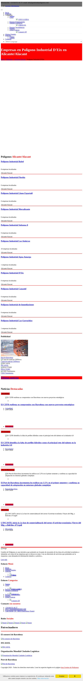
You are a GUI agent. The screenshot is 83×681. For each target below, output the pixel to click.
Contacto (8, 39)
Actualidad (9, 408)
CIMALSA (22, 25)
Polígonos (9, 59)
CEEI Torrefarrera (7, 373)
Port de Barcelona (7, 358)
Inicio (7, 12)
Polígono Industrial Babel (12, 161)
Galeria (12, 38)
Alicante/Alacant (20, 59)
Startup (12, 16)
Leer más (4, 560)
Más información (43, 678)
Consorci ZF (22, 32)
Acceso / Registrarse (12, 6)
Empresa (8, 14)
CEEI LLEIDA (23, 19)
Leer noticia (9, 426)
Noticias (8, 35)
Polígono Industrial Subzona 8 (14, 225)
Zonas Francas (14, 30)
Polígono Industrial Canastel (13, 289)
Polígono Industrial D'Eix (12, 273)
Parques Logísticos (16, 23)
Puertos (12, 29)
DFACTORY (5, 369)
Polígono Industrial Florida (13, 177)
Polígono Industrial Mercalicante (15, 209)
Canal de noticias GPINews (10, 361)
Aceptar (61, 676)
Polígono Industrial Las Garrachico (16, 320)
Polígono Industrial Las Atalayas (15, 241)
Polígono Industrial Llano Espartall (17, 193)
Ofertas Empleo (10, 34)
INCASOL (5, 365)
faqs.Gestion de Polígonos (70, 667)
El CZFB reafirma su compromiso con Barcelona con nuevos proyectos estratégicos (37, 404)
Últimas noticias (10, 377)
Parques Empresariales (17, 22)
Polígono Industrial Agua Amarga (16, 257)
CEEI (11, 17)
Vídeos (12, 37)
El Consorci (9, 449)
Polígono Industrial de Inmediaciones (17, 304)
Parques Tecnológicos (17, 27)
